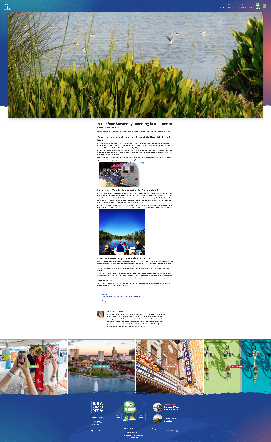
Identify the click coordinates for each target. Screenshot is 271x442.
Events (222, 7)
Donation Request (133, 432)
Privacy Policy (151, 429)
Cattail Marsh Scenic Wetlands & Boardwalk (136, 299)
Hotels (251, 7)
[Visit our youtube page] (99, 431)
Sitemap (142, 429)
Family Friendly (114, 296)
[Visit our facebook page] (92, 431)
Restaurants (242, 7)
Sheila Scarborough (104, 127)
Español (244, 4)
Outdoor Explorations (134, 296)
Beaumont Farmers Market (117, 195)
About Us (113, 429)
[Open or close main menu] (265, 6)
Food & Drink (123, 296)
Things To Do (231, 7)
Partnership (134, 429)
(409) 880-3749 (95, 424)
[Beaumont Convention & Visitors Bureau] (7, 6)
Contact (120, 429)
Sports (238, 4)
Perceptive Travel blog (134, 321)
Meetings (230, 4)
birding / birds (106, 301)
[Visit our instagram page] (95, 431)
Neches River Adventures (156, 263)
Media (126, 429)
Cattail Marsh (151, 137)
